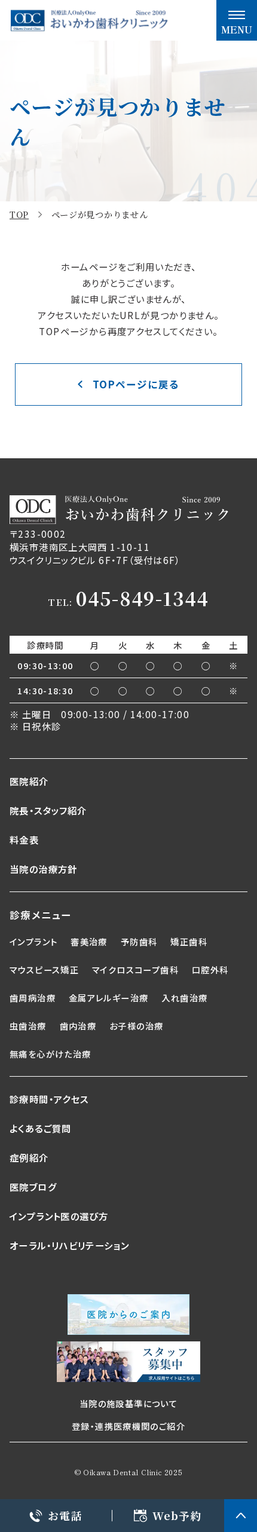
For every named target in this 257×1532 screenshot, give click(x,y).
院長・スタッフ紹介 (48, 810)
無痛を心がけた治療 (50, 1053)
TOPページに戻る (136, 384)
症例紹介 (29, 1157)
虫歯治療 (28, 1025)
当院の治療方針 (44, 868)
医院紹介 (29, 781)
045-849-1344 (142, 598)
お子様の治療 (136, 1025)
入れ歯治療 (184, 997)
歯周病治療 (33, 997)
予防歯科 (139, 941)
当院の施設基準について (128, 1403)
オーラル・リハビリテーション (69, 1245)
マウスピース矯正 (44, 969)
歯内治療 (78, 1025)
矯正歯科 (188, 941)
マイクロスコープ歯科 (135, 969)
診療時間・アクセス (49, 1098)
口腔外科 (210, 969)
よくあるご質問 (41, 1128)
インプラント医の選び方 (59, 1215)
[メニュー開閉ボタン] (236, 20)
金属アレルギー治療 (108, 997)
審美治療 (89, 941)
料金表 (24, 839)
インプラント (33, 941)
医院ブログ (33, 1186)
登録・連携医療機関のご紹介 (128, 1426)
